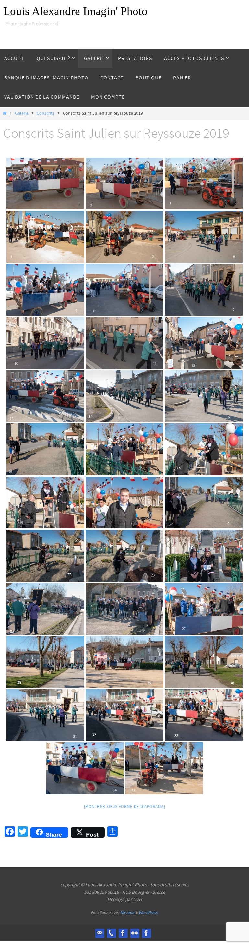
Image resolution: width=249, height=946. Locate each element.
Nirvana (127, 912)
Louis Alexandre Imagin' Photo (75, 11)
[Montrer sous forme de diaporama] (124, 806)
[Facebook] (123, 933)
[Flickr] (134, 933)
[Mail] (99, 933)
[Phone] (111, 933)
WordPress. (148, 912)
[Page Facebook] (146, 933)
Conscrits (45, 113)
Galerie (22, 113)
